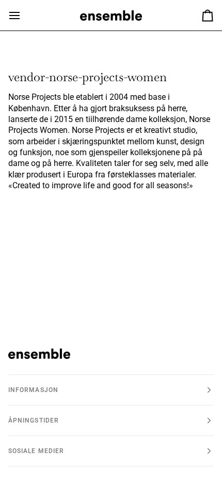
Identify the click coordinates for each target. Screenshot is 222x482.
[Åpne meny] (23, 15)
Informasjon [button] (33, 390)
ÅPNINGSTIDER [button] (33, 420)
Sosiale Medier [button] (36, 451)
